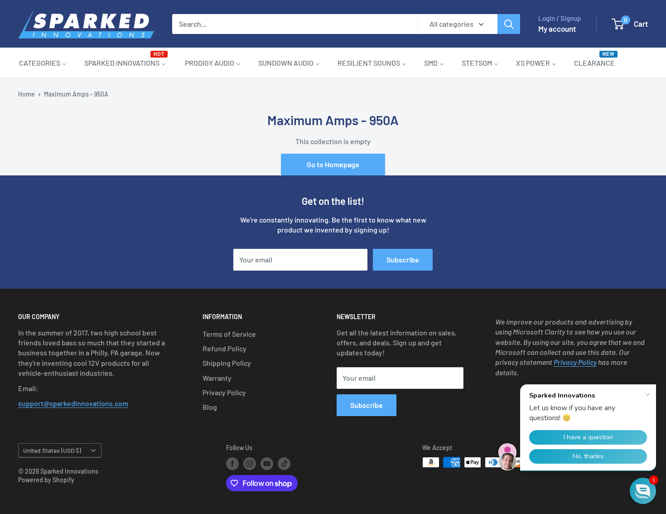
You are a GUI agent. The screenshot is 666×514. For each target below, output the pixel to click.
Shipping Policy (227, 363)
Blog (210, 406)
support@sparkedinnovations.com (73, 403)
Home (26, 94)
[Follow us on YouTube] (267, 463)
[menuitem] (43, 62)
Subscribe (402, 259)
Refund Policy (224, 348)
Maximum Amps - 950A (76, 94)
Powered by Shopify (46, 480)
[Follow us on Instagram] (249, 463)
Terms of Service (229, 334)
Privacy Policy (224, 392)
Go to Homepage (333, 164)
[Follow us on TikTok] (284, 463)
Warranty (217, 377)
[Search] (508, 24)
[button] (643, 491)
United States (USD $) (52, 450)
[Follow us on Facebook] (232, 463)
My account (557, 28)
